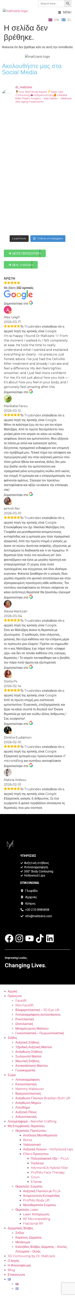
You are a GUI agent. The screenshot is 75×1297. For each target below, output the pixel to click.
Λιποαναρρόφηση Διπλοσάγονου (38, 1014)
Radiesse (37, 1163)
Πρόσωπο (15, 996)
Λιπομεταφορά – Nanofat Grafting (32, 1121)
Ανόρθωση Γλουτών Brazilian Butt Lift (42, 1098)
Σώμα (12, 1075)
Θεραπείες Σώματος (29, 1186)
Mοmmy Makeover (29, 1089)
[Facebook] (9, 938)
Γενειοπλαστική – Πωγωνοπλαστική (39, 1033)
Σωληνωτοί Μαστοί (28, 1056)
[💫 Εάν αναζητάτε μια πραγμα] (37, 170)
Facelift (21, 1000)
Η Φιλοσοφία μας (19, 1265)
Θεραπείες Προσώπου (30, 1131)
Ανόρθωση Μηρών (28, 1103)
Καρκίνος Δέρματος (28, 1237)
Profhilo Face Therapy (48, 1172)
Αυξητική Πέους (26, 1112)
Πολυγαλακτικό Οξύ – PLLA (49, 1158)
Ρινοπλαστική (24, 1019)
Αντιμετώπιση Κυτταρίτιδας (41, 1196)
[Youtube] (29, 938)
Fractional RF (33, 1223)
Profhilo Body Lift (36, 1200)
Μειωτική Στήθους (27, 1061)
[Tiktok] (39, 938)
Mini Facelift (24, 1005)
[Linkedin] (50, 938)
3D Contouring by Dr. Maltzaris (31, 1256)
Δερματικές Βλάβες (20, 1228)
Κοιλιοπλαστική (26, 1084)
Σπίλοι (19, 1233)
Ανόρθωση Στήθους (28, 1052)
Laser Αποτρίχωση (36, 1214)
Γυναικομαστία (25, 1070)
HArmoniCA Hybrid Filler (49, 1168)
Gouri (35, 1177)
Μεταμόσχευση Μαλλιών (32, 1028)
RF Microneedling (36, 1219)
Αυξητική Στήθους (27, 1042)
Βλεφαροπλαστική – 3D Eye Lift (37, 1010)
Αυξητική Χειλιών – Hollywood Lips (48, 1149)
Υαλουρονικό (32, 1144)
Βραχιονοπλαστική (28, 1093)
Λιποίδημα (22, 1107)
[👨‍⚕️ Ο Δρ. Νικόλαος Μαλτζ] (37, 128)
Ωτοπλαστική (24, 1024)
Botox (27, 1140)
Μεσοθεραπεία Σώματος (39, 1205)
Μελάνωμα (22, 1242)
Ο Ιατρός (13, 1261)
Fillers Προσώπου (36, 1154)
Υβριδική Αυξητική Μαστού (33, 1047)
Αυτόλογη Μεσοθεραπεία (40, 1135)
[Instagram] (19, 938)
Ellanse (36, 1182)
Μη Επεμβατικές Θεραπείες (26, 1126)
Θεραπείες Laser (26, 1209)
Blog (11, 1270)
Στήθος (12, 1038)
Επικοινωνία (16, 1274)
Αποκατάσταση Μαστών (31, 1066)
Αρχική (12, 991)
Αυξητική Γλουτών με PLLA (41, 1191)
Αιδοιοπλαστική (26, 1117)
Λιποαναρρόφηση (27, 1079)
